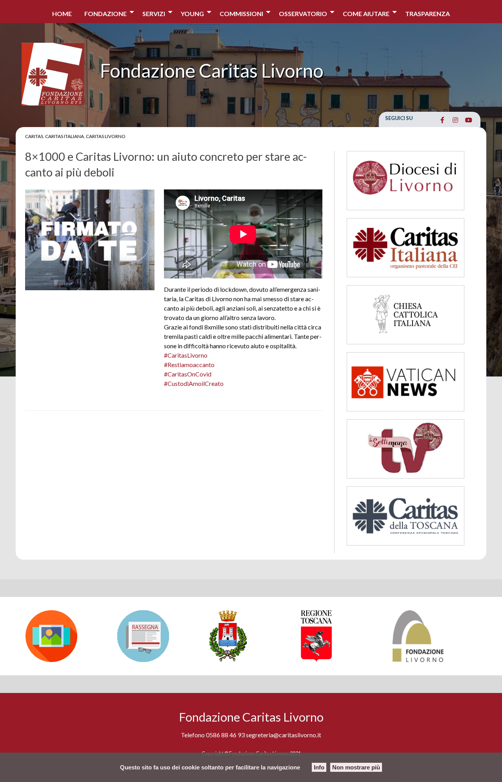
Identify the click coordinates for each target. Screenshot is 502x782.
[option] (67, 636)
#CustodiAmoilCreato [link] (194, 383)
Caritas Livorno (106, 136)
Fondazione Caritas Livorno (212, 70)
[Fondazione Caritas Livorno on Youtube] (468, 120)
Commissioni (241, 13)
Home (62, 13)
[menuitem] (62, 11)
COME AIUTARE (366, 13)
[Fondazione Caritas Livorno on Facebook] (442, 120)
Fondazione (105, 13)
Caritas (34, 136)
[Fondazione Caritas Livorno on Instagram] (455, 120)
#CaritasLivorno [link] (185, 355)
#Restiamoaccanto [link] (189, 364)
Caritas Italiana (64, 136)
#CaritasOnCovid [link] (187, 374)
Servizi (153, 13)
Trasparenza (427, 13)
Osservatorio (303, 13)
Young (192, 13)
